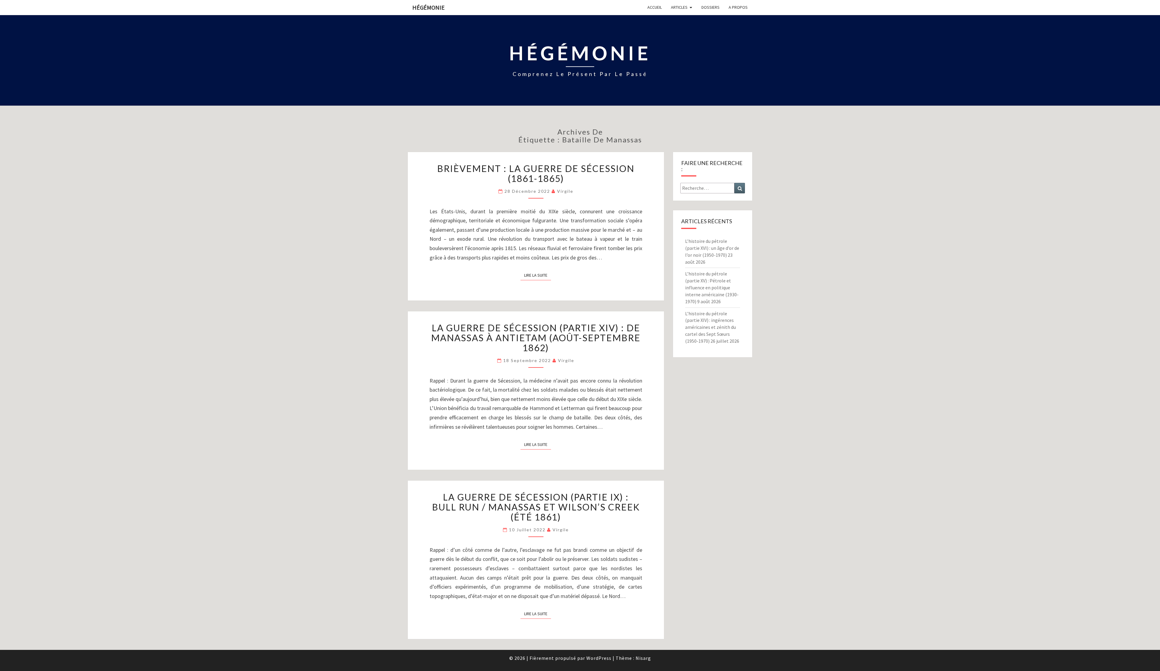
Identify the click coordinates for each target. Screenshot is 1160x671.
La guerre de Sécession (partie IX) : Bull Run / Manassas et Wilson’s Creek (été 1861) (536, 506)
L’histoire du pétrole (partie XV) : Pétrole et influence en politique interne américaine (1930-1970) (712, 287)
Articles (679, 7)
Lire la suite (537, 275)
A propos (738, 7)
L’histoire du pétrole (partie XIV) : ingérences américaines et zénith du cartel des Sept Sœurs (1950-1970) (710, 327)
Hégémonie (428, 7)
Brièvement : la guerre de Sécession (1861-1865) (535, 173)
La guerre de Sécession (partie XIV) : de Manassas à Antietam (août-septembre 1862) (535, 337)
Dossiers (710, 7)
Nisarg (643, 658)
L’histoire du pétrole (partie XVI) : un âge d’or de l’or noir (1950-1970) (712, 248)
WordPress (598, 658)
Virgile (565, 191)
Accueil (654, 7)
